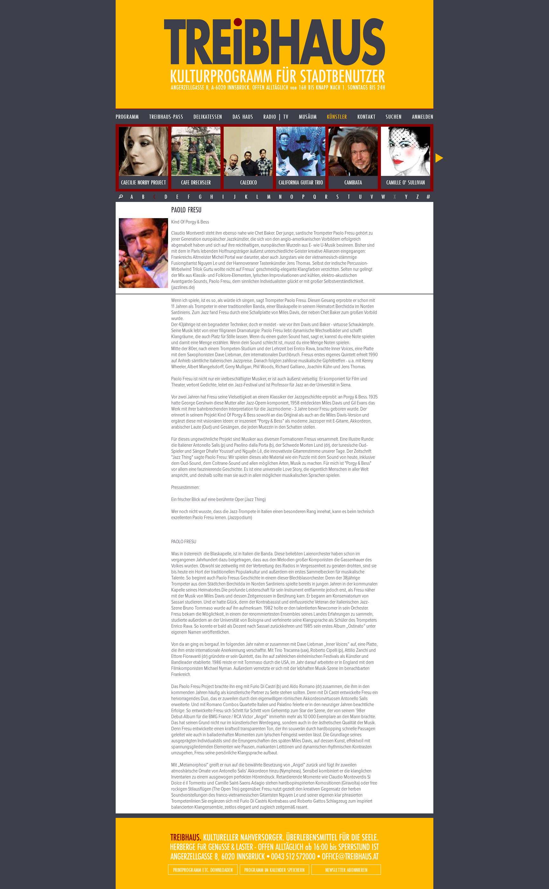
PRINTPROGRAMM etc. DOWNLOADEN (203, 869)
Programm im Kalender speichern (274, 869)
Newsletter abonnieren (346, 869)
